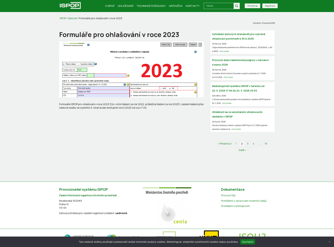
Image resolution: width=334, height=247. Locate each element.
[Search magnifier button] (237, 6)
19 (266, 143)
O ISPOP (109, 6)
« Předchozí (224, 143)
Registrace (270, 5)
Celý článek (224, 51)
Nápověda (175, 6)
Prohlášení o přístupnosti (235, 206)
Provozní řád (228, 195)
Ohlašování (125, 6)
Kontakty (193, 6)
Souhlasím (247, 241)
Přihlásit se (252, 5)
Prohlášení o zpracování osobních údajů (244, 200)
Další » (242, 150)
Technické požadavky (151, 6)
